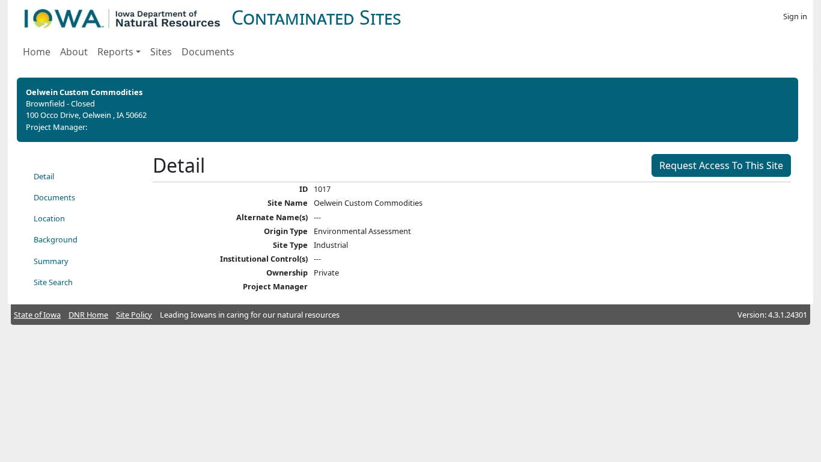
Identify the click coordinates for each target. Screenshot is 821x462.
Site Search (53, 282)
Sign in (795, 16)
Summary (51, 261)
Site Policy (134, 314)
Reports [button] (115, 51)
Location (49, 218)
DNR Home (88, 314)
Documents (208, 51)
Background (56, 239)
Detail (44, 176)
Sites (161, 51)
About (74, 51)
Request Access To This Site (721, 165)
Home (36, 51)
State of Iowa (37, 314)
